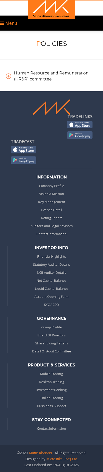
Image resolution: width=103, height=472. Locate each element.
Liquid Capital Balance (51, 288)
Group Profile (51, 327)
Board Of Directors (52, 335)
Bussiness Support (51, 406)
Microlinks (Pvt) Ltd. (62, 458)
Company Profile (51, 185)
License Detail (51, 210)
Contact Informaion (51, 428)
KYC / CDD (51, 304)
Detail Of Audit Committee (51, 351)
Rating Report (51, 218)
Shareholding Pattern (51, 343)
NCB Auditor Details (51, 272)
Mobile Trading (51, 373)
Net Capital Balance (51, 280)
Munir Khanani (40, 452)
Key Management (51, 202)
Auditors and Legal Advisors (51, 226)
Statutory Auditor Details (51, 264)
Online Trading (51, 398)
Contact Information (51, 234)
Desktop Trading (51, 382)
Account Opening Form (51, 296)
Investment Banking (51, 390)
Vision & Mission (51, 194)
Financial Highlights (51, 256)
